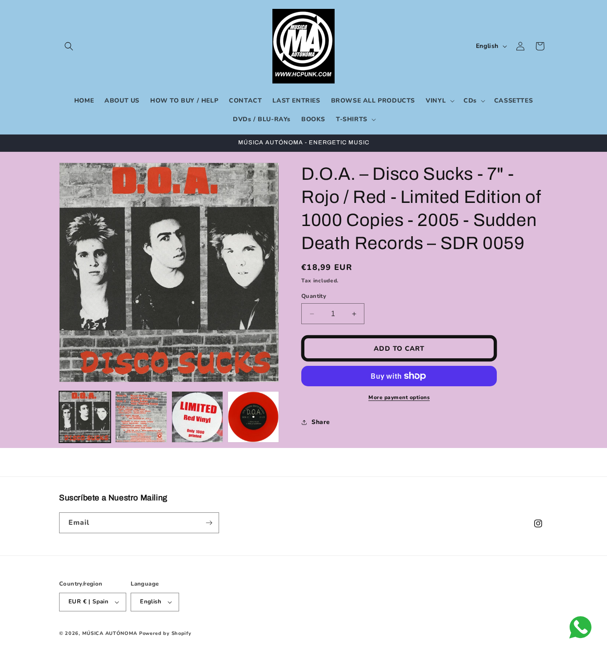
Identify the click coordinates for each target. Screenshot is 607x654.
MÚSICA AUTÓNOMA (110, 633)
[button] (69, 46)
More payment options (399, 397)
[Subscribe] (209, 522)
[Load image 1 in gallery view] (85, 417)
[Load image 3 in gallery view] (197, 417)
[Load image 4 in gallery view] (253, 417)
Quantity (313, 296)
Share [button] (320, 422)
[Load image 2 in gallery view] (141, 417)
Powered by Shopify (165, 633)
